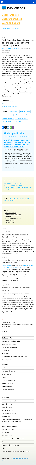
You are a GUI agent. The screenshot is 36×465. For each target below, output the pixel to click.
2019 (8, 201)
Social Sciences (9, 222)
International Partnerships (9, 347)
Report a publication (6, 28)
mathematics (27, 187)
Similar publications (15, 133)
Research (5, 398)
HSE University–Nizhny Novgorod (12, 267)
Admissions (5, 368)
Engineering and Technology (13, 214)
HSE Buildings (5, 353)
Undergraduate (6, 374)
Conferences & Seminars (9, 413)
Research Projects (7, 407)
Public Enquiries (6, 360)
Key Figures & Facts (7, 338)
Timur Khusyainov (6, 265)
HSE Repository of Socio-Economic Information (16, 451)
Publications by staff (8, 429)
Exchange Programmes (8, 380)
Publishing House (7, 436)
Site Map (4, 461)
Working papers (11, 22)
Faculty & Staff (6, 350)
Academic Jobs (6, 416)
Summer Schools (7, 386)
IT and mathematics (9, 187)
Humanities (8, 216)
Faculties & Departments (9, 344)
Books (5, 14)
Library (4, 442)
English (11, 101)
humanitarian (18, 185)
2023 (23, 198)
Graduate (4, 377)
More (14, 201)
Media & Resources (9, 426)
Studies (5, 365)
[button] (6, 136)
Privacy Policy (25, 458)
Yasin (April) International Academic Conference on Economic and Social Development (17, 420)
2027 (10, 198)
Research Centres (7, 404)
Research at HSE (16, 28)
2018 (11, 201)
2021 (29, 198)
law (15, 187)
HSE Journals (5, 432)
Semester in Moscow (8, 390)
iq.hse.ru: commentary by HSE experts (13, 439)
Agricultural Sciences (10, 212)
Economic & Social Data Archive (11, 445)
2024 (20, 198)
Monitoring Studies (7, 410)
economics (18, 183)
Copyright (18, 458)
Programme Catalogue (8, 371)
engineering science (9, 185)
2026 (13, 198)
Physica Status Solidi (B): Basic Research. (11, 48)
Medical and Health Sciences (13, 218)
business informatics (9, 183)
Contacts (12, 458)
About (4, 332)
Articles (14, 14)
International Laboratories (9, 401)
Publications (16, 7)
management (20, 187)
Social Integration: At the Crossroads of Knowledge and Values (15, 235)
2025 (16, 198)
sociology (6, 189)
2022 (26, 198)
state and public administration (17, 189)
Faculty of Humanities (27, 265)
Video (3, 448)
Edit (33, 463)
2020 (5, 201)
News (4, 229)
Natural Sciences (9, 220)
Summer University (7, 383)
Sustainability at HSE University (11, 341)
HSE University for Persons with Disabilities (14, 356)
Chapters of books (12, 18)
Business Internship (7, 393)
